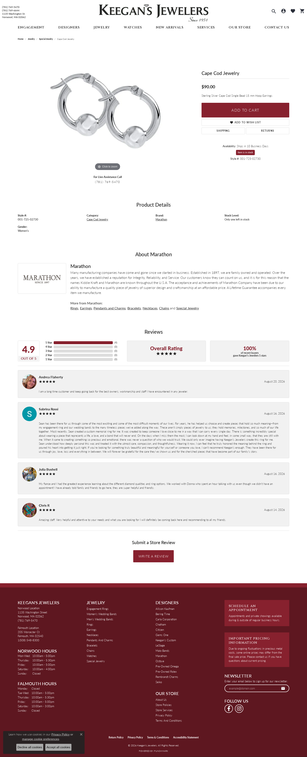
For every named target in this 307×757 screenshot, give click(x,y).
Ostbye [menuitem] (160, 661)
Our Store (240, 27)
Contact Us (277, 27)
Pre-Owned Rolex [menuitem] (166, 671)
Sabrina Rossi (48, 409)
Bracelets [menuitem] (92, 645)
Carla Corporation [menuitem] (166, 619)
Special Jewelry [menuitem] (96, 661)
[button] (274, 11)
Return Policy (116, 737)
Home (20, 38)
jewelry (31, 38)
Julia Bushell (48, 469)
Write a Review (153, 556)
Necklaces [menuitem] (93, 635)
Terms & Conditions (158, 737)
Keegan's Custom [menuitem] (166, 640)
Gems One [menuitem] (162, 635)
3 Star (49, 351)
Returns (267, 131)
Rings (74, 308)
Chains (164, 308)
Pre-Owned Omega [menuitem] (167, 666)
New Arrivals (170, 27)
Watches (133, 27)
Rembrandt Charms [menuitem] (167, 677)
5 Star (49, 342)
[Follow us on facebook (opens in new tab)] (229, 708)
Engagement (31, 27)
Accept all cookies (58, 747)
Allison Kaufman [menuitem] (165, 609)
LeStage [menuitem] (160, 645)
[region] (107, 109)
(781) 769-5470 (10, 7)
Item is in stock (245, 152)
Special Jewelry (46, 38)
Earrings (86, 308)
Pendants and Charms (110, 308)
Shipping (223, 131)
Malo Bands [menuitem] (162, 651)
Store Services (164, 710)
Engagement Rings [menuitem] (98, 609)
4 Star (49, 347)
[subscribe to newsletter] (283, 688)
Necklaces (150, 308)
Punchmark (161, 750)
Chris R (44, 505)
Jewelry (102, 27)
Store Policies (164, 705)
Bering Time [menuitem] (163, 614)
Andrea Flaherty (51, 377)
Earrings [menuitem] (91, 630)
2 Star (49, 355)
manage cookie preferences (40, 739)
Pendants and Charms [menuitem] (100, 640)
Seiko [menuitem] (159, 682)
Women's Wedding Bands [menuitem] (102, 614)
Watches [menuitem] (92, 656)
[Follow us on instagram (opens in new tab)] (239, 708)
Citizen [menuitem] (160, 630)
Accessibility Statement (186, 737)
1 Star (49, 359)
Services (206, 27)
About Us (161, 700)
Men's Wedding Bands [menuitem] (100, 619)
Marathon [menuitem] (161, 656)
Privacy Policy (164, 715)
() (115, 342)
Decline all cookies (30, 747)
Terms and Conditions (169, 720)
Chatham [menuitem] (161, 624)
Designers (69, 27)
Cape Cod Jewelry (97, 219)
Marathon (161, 219)
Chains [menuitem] (91, 651)
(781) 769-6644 (10, 10)
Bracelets (134, 308)
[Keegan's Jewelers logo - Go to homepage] (153, 12)
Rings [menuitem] (90, 624)
